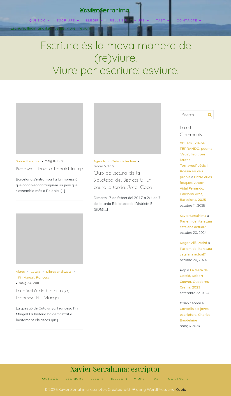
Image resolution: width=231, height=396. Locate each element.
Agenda (100, 161)
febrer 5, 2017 (104, 166)
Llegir (96, 379)
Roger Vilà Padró (193, 243)
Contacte (178, 379)
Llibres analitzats (59, 271)
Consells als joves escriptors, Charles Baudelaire (195, 314)
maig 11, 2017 (54, 161)
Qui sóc (50, 379)
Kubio (181, 389)
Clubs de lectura (123, 161)
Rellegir (118, 20)
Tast (156, 379)
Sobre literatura (27, 161)
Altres (20, 271)
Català (35, 271)
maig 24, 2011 (29, 283)
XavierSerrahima (193, 216)
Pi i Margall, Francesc (34, 277)
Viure (139, 379)
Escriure (74, 379)
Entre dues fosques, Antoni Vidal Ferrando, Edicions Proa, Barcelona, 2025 (196, 188)
